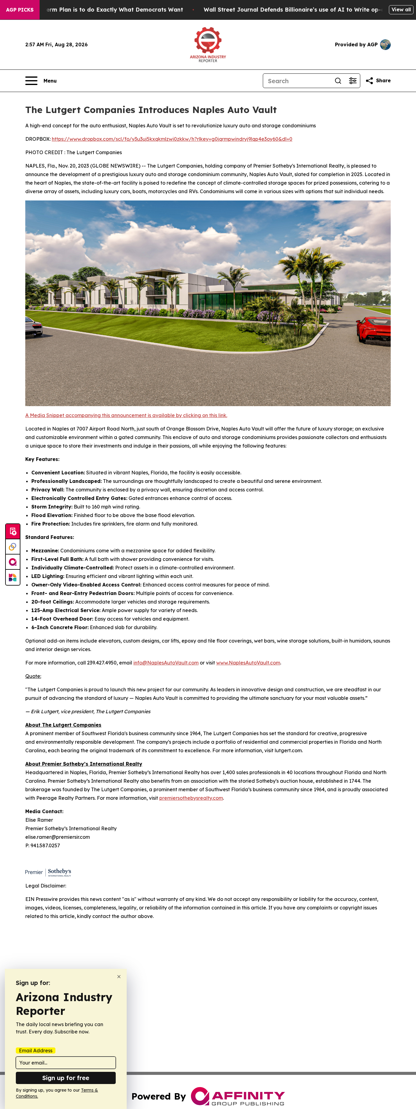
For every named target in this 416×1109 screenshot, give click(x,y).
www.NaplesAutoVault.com (248, 663)
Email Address (35, 1050)
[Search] (338, 81)
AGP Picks (19, 10)
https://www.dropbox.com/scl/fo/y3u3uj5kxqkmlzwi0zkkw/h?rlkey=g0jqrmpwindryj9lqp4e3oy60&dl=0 (172, 139)
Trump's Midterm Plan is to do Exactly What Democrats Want (96, 9)
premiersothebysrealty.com (191, 798)
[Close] (119, 977)
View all (401, 9)
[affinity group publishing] (13, 562)
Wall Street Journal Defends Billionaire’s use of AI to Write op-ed (296, 9)
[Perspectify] (13, 546)
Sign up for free (65, 1078)
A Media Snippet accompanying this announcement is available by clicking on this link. (126, 415)
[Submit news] (13, 531)
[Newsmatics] (13, 577)
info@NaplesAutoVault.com (166, 663)
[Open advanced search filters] (352, 81)
